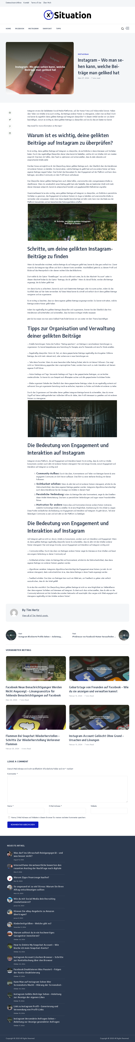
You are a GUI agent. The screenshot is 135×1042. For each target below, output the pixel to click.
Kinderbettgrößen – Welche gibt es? (33, 923)
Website (94, 806)
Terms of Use (36, 2)
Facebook (19, 28)
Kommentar (12, 773)
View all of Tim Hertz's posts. (35, 615)
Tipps (58, 28)
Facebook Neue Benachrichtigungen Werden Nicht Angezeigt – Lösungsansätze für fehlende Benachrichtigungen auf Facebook (34, 691)
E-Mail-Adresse (55, 806)
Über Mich (47, 2)
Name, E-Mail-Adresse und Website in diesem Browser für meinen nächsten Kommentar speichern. (48, 817)
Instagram (33, 28)
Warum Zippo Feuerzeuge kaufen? (31, 877)
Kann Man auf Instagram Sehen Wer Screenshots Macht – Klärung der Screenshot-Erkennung (38, 984)
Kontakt (26, 2)
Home (8, 28)
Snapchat (47, 28)
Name (10, 806)
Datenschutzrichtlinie (13, 2)
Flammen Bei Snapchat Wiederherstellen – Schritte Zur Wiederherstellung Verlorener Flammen (33, 740)
